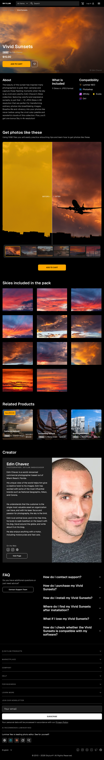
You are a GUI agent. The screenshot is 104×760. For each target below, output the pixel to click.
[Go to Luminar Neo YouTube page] (91, 750)
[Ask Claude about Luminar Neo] (16, 740)
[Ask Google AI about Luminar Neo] (28, 740)
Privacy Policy (62, 722)
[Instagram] (12, 549)
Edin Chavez (17, 52)
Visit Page (17, 556)
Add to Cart (16, 64)
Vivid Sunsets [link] (22, 10)
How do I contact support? (72, 577)
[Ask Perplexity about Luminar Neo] (10, 740)
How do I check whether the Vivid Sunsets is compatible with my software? (72, 630)
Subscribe (52, 716)
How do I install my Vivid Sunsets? (72, 598)
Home (5, 10)
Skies (12, 10)
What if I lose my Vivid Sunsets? (72, 619)
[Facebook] (8, 549)
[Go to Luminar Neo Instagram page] (82, 750)
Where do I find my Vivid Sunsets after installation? (72, 608)
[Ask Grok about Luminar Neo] (22, 740)
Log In (90, 3)
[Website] (17, 549)
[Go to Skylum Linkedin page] (87, 750)
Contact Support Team (18, 589)
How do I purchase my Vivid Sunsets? (72, 587)
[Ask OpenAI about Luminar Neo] (4, 740)
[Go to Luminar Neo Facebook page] (78, 750)
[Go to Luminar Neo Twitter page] (96, 750)
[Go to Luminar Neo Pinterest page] (100, 750)
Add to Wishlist (17, 421)
